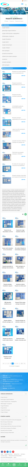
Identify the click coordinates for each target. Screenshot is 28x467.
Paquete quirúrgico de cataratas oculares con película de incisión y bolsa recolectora (20, 321)
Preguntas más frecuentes (15, 455)
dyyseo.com (21, 460)
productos (12, 21)
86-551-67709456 (10, 379)
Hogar (7, 21)
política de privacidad (11, 462)
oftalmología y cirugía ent (8, 36)
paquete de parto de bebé (6, 430)
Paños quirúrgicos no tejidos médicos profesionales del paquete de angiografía (20, 267)
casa (2, 454)
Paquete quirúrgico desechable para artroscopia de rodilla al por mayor (19, 118)
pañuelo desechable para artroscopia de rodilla (11, 426)
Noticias (23, 454)
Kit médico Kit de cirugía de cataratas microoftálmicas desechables (18, 165)
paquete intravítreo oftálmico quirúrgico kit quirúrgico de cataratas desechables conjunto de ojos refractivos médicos (19, 141)
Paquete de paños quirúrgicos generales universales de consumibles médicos (18, 95)
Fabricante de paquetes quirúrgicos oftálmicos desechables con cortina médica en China (18, 153)
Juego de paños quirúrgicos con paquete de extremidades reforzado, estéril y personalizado (18, 130)
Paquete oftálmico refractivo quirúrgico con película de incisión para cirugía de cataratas (7, 321)
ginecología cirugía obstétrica (9, 30)
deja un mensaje (14, 464)
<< (3, 363)
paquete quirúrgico (6, 62)
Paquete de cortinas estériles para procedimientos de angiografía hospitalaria (19, 72)
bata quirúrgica (5, 50)
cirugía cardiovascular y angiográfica (10, 33)
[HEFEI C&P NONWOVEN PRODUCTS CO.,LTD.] (5, 4)
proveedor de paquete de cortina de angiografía (11, 419)
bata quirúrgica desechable (7, 421)
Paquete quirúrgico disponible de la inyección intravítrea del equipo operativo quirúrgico (19, 176)
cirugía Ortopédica (6, 39)
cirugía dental (5, 42)
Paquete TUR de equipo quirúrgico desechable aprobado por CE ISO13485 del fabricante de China (20, 303)
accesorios (4, 59)
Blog (15, 457)
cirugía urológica (6, 47)
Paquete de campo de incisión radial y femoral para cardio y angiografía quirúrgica (7, 339)
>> (24, 363)
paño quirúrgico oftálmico (6, 424)
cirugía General (5, 27)
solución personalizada (6, 457)
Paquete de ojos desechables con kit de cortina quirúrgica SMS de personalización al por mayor (7, 231)
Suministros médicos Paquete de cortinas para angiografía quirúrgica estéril (20, 285)
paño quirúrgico (5, 65)
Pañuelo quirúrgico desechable (7, 432)
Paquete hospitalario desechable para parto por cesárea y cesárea (18, 84)
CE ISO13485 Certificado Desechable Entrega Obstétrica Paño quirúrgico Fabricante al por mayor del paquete (18, 107)
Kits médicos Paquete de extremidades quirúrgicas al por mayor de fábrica (20, 249)
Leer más (23, 75)
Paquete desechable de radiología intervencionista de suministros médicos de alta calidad (7, 267)
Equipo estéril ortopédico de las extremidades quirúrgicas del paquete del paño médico (7, 249)
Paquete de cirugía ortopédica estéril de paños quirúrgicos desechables (20, 231)
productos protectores (7, 53)
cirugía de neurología (7, 44)
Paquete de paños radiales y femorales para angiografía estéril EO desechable (20, 339)
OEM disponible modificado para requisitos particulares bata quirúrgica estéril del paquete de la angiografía (7, 303)
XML (5, 462)
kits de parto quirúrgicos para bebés (8, 428)
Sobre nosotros (8, 454)
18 (21, 363)
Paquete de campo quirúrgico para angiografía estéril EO (7, 357)
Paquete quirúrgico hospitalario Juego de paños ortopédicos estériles (7, 285)
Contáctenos (4, 455)
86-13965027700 (6, 381)
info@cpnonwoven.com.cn (17, 383)
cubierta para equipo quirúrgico (9, 56)
